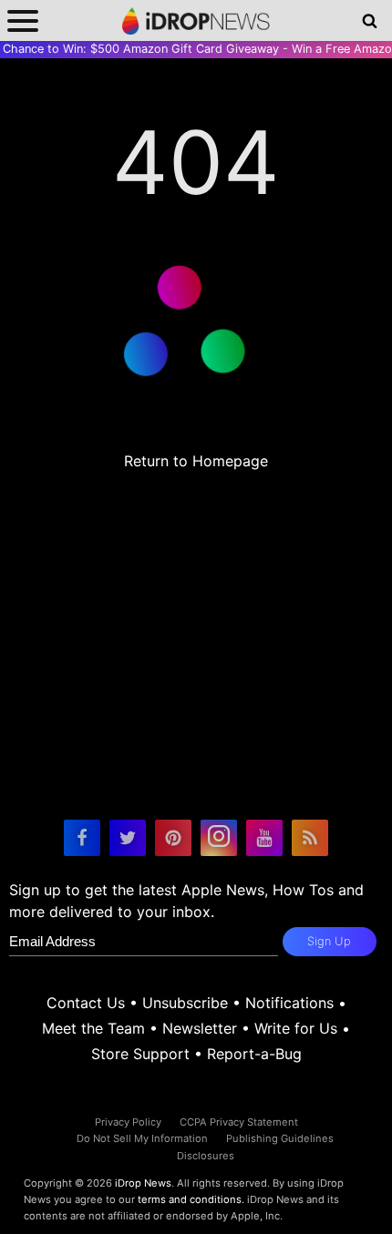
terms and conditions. (191, 1199)
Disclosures (205, 1155)
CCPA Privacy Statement (239, 1122)
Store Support (140, 1054)
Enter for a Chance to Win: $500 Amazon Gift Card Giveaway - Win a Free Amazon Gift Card (196, 49)
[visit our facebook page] (82, 838)
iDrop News (143, 1183)
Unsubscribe (185, 1003)
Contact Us (85, 1003)
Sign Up (329, 941)
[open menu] (23, 20)
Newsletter (199, 1028)
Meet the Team (93, 1028)
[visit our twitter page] (127, 838)
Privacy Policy (128, 1122)
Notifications (289, 1003)
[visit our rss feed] (310, 838)
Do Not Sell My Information (142, 1138)
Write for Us (295, 1028)
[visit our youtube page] (264, 838)
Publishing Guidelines (280, 1138)
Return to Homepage (196, 461)
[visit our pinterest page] (173, 838)
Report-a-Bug (254, 1054)
